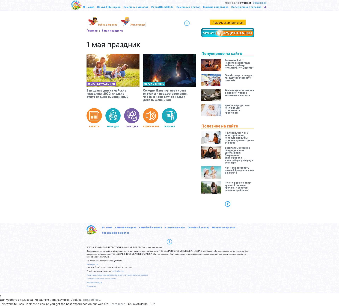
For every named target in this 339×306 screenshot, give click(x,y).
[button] (265, 7)
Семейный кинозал (150, 227)
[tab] (227, 203)
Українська (259, 2)
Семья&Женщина (125, 227)
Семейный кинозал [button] (135, 7)
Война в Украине (107, 24)
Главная (92, 30)
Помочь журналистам (227, 22)
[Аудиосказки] (227, 32)
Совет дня (132, 126)
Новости (94, 126)
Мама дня (113, 126)
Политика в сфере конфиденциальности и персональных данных (117, 275)
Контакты (91, 286)
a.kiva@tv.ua (92, 264)
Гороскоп (169, 126)
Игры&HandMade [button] (162, 7)
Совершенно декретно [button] (246, 7)
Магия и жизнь (154, 84)
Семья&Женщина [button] (109, 7)
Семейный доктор (198, 227)
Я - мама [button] (88, 7)
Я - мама (107, 227)
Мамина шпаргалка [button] (215, 7)
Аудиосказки (150, 126)
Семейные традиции (101, 84)
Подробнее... (92, 299)
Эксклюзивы (137, 24)
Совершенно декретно (115, 232)
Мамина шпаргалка (223, 227)
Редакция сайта (94, 282)
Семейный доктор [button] (188, 7)
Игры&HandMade (175, 227)
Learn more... (118, 304)
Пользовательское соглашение (101, 278)
